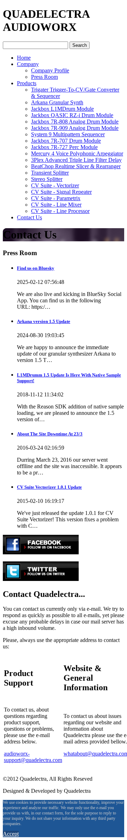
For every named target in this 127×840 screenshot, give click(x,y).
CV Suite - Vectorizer (55, 185)
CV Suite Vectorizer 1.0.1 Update (49, 487)
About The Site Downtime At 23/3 (50, 434)
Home (24, 58)
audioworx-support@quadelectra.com (33, 757)
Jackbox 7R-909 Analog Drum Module (75, 128)
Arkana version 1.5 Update (43, 321)
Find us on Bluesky (35, 268)
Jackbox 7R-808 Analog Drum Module (75, 122)
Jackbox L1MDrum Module (62, 109)
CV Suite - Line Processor (60, 211)
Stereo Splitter (46, 179)
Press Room (44, 77)
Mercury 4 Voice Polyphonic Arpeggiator (77, 153)
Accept (11, 834)
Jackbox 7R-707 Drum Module (66, 141)
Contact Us (29, 217)
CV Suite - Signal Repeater (61, 192)
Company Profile (50, 70)
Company (28, 64)
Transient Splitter (50, 173)
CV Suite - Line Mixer (56, 205)
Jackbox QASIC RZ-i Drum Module (72, 115)
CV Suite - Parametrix (55, 198)
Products (26, 83)
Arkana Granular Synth (57, 102)
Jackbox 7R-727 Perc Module (64, 147)
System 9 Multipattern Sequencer (68, 134)
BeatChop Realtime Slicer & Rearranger (76, 166)
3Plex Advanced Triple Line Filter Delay (76, 160)
